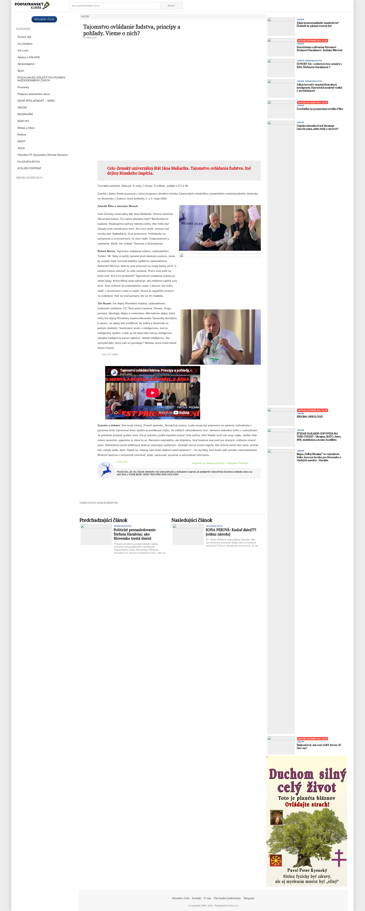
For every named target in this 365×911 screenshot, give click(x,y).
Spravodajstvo (26, 63)
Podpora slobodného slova (33, 94)
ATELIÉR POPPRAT (29, 168)
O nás (207, 898)
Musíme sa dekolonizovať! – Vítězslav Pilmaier (220, 463)
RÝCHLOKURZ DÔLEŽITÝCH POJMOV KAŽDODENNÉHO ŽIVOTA (41, 79)
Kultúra (21, 134)
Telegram (249, 898)
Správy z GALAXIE (28, 57)
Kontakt (196, 898)
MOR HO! (23, 121)
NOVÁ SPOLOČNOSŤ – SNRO (36, 100)
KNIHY (21, 141)
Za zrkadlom (25, 43)
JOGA (21, 148)
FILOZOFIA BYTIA (28, 161)
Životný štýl (24, 37)
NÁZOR (22, 107)
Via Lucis (22, 50)
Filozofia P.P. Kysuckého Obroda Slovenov (42, 154)
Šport (20, 70)
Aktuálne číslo (44, 19)
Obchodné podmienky (227, 898)
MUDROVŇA (25, 114)
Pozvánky (23, 87)
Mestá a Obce (25, 128)
